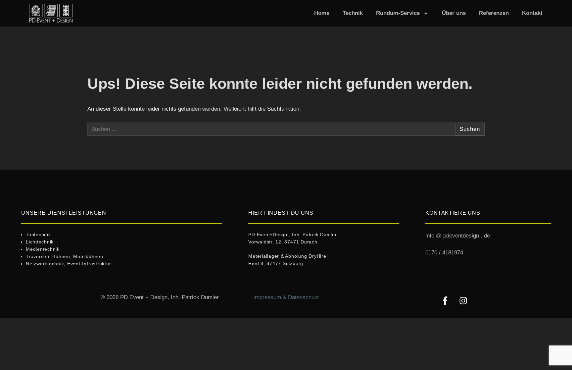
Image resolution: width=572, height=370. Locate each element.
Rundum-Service (398, 13)
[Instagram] (463, 300)
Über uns (454, 13)
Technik (353, 13)
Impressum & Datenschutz (286, 297)
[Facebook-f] (445, 300)
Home (321, 13)
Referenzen (494, 13)
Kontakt (532, 13)
